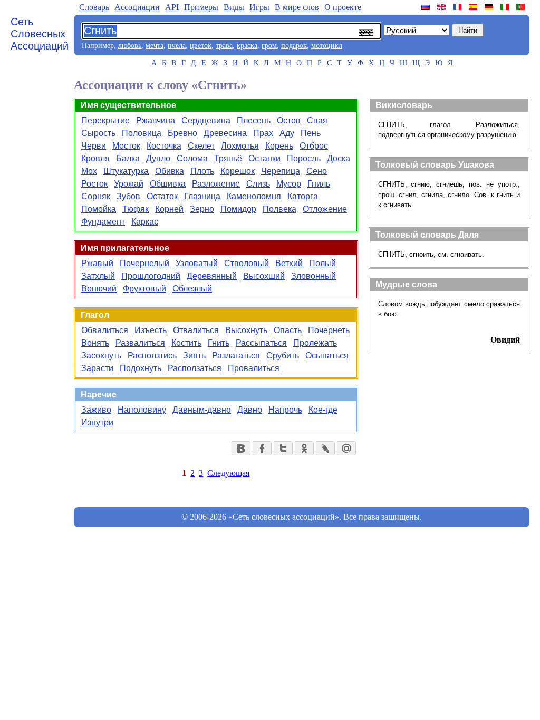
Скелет (201, 145)
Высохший (264, 275)
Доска (338, 158)
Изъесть (150, 330)
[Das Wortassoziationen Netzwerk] (490, 7)
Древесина (225, 133)
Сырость (98, 133)
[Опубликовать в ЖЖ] (325, 448)
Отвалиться (196, 330)
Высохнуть (246, 330)
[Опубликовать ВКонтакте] (241, 448)
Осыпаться (327, 355)
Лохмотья (240, 145)
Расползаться (194, 368)
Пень (311, 133)
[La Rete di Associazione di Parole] (505, 7)
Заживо (96, 409)
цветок (200, 46)
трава (224, 46)
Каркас (144, 221)
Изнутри (97, 422)
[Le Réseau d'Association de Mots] (458, 7)
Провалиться (253, 368)
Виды (234, 7)
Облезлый (192, 288)
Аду (286, 133)
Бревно (182, 133)
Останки (264, 158)
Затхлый (98, 275)
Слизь (258, 183)
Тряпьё (228, 158)
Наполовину (142, 409)
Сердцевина (205, 120)
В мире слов (297, 7)
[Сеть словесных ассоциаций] (426, 7)
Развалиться (140, 342)
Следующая (228, 473)
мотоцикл (326, 46)
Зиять (194, 355)
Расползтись (152, 355)
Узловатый (197, 263)
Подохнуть (140, 368)
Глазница (202, 196)
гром (269, 46)
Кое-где (323, 409)
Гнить (218, 342)
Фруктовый (144, 288)
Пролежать (315, 342)
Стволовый (246, 263)
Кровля (95, 158)
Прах (263, 133)
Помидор (238, 209)
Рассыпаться (261, 342)
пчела (177, 46)
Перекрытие (105, 120)
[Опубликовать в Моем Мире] (346, 448)
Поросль (304, 158)
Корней (169, 209)
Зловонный (313, 275)
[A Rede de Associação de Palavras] (521, 7)
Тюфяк (135, 209)
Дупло (158, 158)
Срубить (282, 355)
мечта (154, 46)
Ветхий (289, 263)
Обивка (169, 171)
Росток (94, 183)
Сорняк (95, 196)
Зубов (128, 196)
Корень (279, 145)
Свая (317, 120)
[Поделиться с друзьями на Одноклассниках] (304, 448)
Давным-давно (201, 409)
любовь (129, 46)
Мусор (288, 183)
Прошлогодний (150, 275)
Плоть (202, 171)
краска (247, 46)
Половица (141, 133)
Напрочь (285, 409)
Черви (93, 145)
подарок (294, 46)
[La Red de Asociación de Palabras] (474, 7)
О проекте (342, 7)
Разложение (216, 183)
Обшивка (168, 183)
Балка (128, 158)
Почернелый (144, 263)
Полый (322, 263)
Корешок (237, 171)
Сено (316, 171)
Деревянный (212, 275)
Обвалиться (104, 330)
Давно (249, 409)
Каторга (302, 196)
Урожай (128, 183)
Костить (186, 342)
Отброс (314, 145)
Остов (289, 120)
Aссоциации (137, 7)
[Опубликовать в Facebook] (262, 448)
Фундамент (103, 221)
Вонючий (99, 288)
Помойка (98, 209)
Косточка (164, 145)
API (172, 7)
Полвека (279, 209)
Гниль (318, 183)
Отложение (325, 209)
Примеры (201, 7)
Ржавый (97, 263)
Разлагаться (236, 355)
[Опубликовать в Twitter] (283, 448)
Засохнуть (101, 355)
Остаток (162, 196)
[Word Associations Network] (442, 7)
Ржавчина (155, 120)
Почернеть (329, 330)
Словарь (94, 7)
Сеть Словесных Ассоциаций (40, 34)
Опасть (288, 330)
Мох (89, 171)
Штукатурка (126, 171)
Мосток (126, 145)
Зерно (202, 209)
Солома (192, 158)
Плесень (254, 120)
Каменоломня (254, 196)
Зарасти (97, 368)
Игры (259, 7)
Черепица (280, 171)
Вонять (95, 342)
